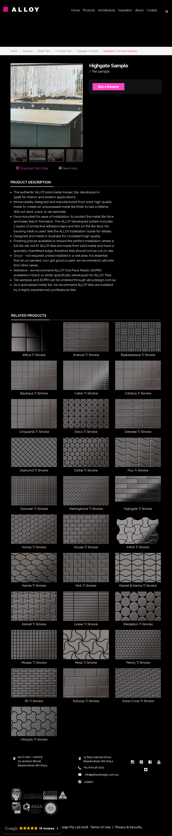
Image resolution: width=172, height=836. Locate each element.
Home (75, 10)
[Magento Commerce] (24, 9)
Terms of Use (100, 827)
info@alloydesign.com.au (102, 774)
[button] (14, 108)
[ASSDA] (38, 801)
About (139, 10)
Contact (152, 10)
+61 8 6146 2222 (93, 767)
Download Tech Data (33, 168)
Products (89, 10)
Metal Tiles (44, 51)
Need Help (69, 168)
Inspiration (125, 10)
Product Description (30, 182)
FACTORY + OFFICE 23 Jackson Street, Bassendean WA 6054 (32, 761)
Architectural (106, 10)
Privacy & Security (128, 827)
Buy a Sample (108, 86)
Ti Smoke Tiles (63, 51)
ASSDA (88, 782)
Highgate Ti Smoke (87, 51)
